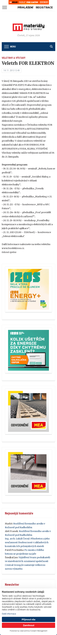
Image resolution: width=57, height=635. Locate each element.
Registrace (44, 7)
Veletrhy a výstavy (13, 57)
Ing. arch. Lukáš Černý (17, 538)
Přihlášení (25, 7)
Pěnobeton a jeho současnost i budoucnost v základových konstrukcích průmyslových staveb (27, 542)
